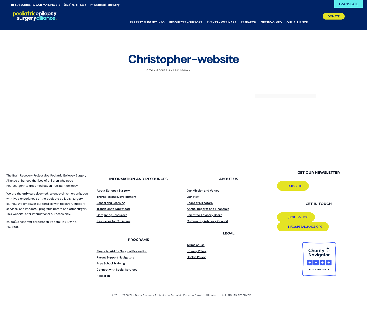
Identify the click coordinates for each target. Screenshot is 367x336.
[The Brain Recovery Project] (301, 245)
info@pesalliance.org (105, 5)
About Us (163, 70)
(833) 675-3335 (75, 5)
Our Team (180, 70)
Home (148, 70)
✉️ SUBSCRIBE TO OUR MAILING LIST (36, 5)
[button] (350, 19)
